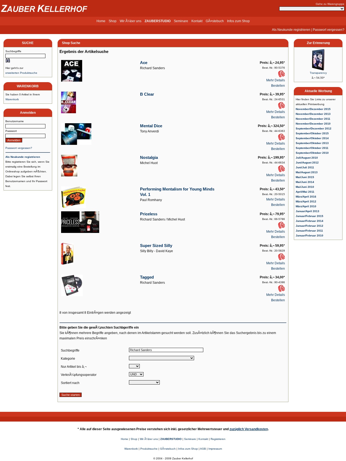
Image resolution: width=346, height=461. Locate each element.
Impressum (215, 448)
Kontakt (196, 21)
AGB (203, 448)
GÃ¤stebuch (215, 21)
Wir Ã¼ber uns (130, 21)
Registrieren (218, 438)
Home (101, 21)
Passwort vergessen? (328, 30)
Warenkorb (12, 99)
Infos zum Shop (238, 21)
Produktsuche (149, 448)
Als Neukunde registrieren (291, 30)
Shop (113, 21)
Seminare (181, 21)
